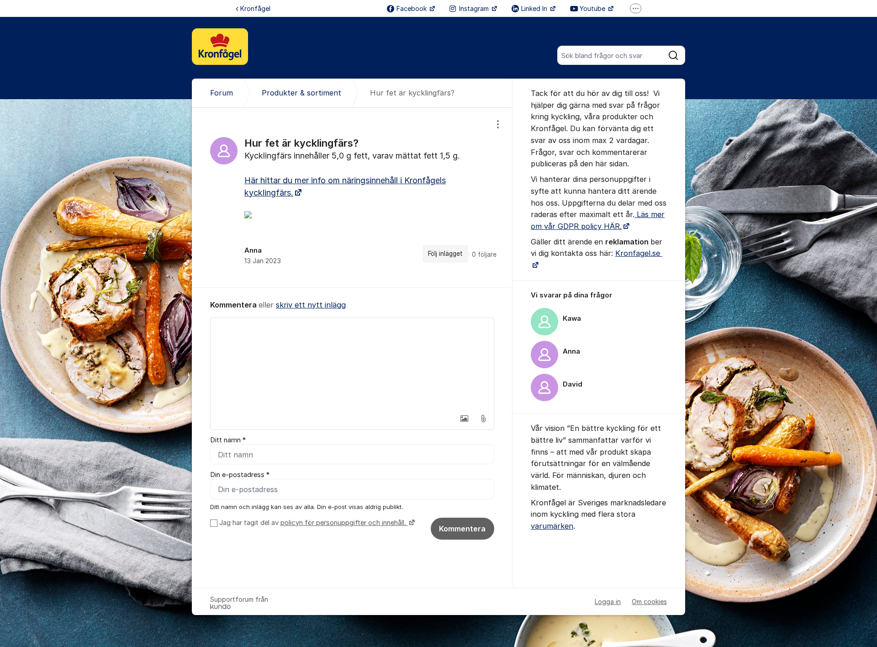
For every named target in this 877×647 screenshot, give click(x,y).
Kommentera (462, 528)
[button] (464, 418)
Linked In (535, 8)
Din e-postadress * (239, 475)
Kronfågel (255, 8)
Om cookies (649, 601)
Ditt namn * (228, 440)
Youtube (593, 8)
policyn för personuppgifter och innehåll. (344, 523)
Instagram (475, 8)
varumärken (552, 525)
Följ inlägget (445, 253)
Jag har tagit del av (312, 523)
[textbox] (352, 363)
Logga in (608, 601)
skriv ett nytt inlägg (311, 304)
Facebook (412, 8)
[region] (352, 197)
